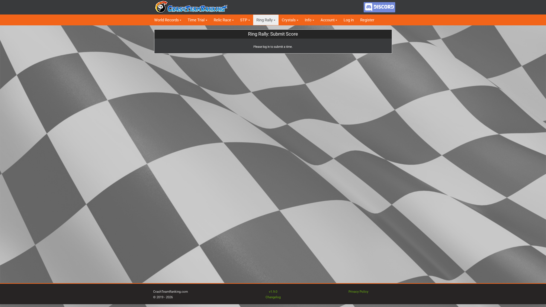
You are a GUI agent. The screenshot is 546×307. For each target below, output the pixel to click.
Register (367, 20)
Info (308, 20)
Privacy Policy (358, 292)
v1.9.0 (273, 292)
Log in (349, 20)
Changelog (273, 297)
